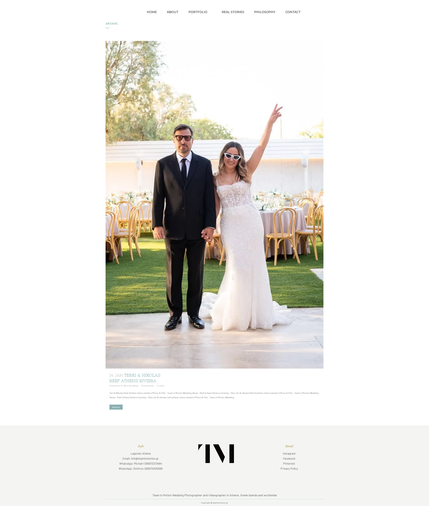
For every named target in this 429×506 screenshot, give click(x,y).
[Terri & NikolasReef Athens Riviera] (214, 205)
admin (135, 385)
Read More (116, 407)
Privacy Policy (289, 468)
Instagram (289, 453)
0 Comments (147, 385)
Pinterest (289, 463)
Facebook (289, 458)
